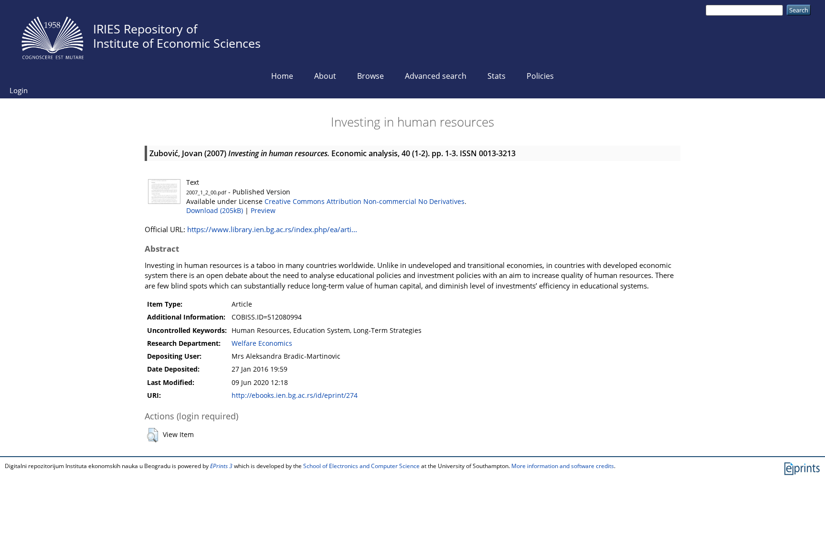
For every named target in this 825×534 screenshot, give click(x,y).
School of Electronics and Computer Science (361, 466)
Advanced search (435, 76)
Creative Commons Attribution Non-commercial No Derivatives (364, 201)
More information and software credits (562, 466)
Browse (370, 76)
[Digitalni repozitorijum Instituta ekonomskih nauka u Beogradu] (52, 35)
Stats (496, 76)
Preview (263, 210)
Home (282, 76)
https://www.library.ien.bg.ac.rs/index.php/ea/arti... (272, 229)
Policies (540, 76)
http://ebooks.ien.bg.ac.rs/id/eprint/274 (295, 395)
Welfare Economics (262, 343)
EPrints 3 (221, 466)
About (325, 76)
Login (19, 90)
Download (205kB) (214, 210)
